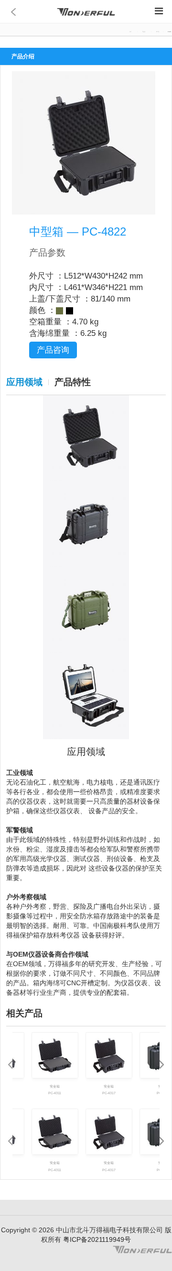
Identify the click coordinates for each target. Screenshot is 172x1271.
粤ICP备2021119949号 (96, 1239)
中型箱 (157, 31)
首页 (130, 31)
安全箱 (143, 31)
